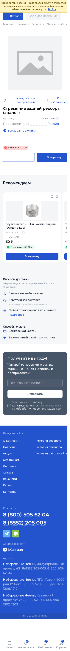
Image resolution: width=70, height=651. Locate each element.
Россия (53, 124)
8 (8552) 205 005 (24, 523)
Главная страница (15, 24)
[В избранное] (56, 196)
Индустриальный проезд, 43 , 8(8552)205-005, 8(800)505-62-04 (33, 568)
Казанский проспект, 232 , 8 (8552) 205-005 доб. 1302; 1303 (31, 600)
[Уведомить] (52, 196)
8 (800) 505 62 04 (26, 515)
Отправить (35, 394)
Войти (52, 9)
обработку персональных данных (38, 408)
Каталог (36, 24)
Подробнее (16, 314)
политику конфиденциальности (27, 403)
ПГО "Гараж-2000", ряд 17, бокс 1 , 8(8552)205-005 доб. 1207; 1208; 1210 (34, 584)
